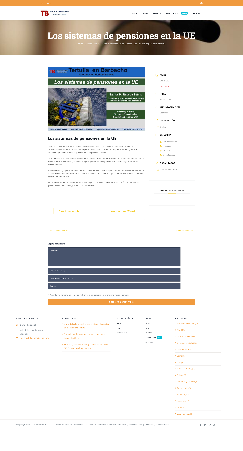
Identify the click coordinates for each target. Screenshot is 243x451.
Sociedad (166, 150)
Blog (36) (181, 330)
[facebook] (200, 425)
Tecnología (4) (183, 401)
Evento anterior (60, 230)
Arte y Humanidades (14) (187, 323)
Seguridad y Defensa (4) (187, 381)
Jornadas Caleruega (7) (186, 368)
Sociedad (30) (182, 394)
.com (46, 338)
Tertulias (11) (182, 407)
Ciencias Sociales (170, 142)
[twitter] (205, 425)
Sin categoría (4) (184, 388)
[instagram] (214, 425)
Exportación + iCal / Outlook (123, 211)
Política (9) (181, 375)
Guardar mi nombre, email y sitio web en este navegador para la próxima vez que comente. (90, 295)
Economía (167, 146)
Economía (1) (182, 356)
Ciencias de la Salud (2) (187, 343)
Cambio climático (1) (186, 336)
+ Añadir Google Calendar (68, 211)
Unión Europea (169, 155)
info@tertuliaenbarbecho (32, 338)
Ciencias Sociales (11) (186, 349)
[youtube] (201, 3)
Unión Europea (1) (185, 414)
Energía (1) (181, 362)
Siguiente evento (182, 230)
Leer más (164, 113)
